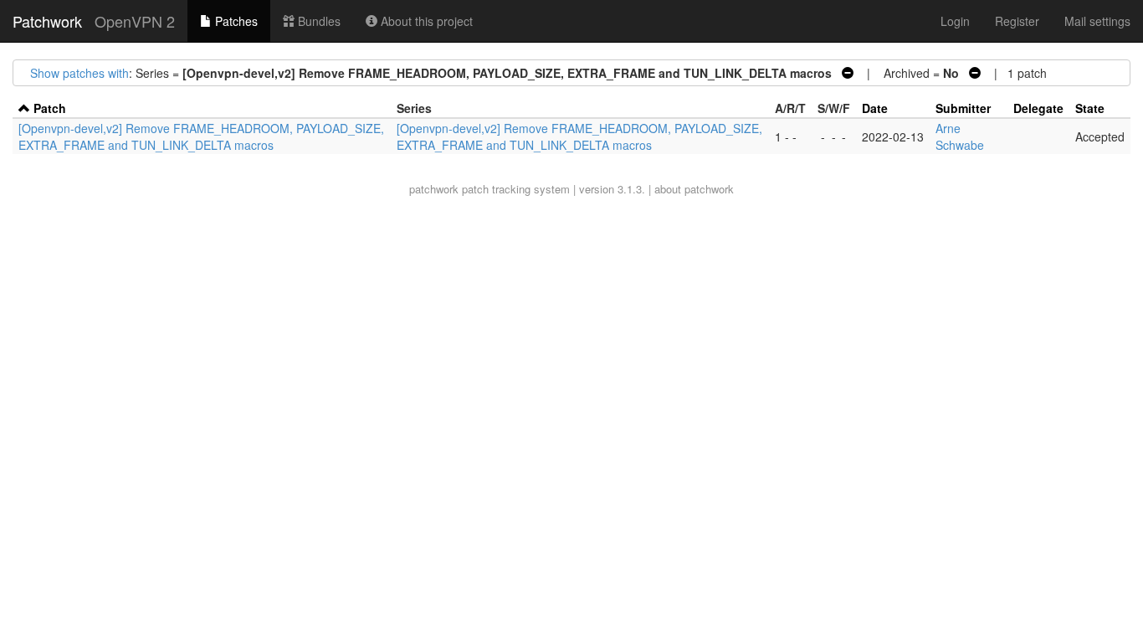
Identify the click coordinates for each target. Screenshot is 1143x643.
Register (1017, 21)
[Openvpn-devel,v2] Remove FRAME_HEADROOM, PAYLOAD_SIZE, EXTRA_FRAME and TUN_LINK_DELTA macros (201, 136)
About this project (425, 21)
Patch (49, 108)
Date (875, 108)
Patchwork (47, 21)
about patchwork (694, 189)
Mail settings (1097, 21)
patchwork (434, 189)
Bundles (318, 21)
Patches (235, 21)
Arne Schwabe (959, 136)
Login (955, 21)
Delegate (1038, 108)
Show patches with (79, 72)
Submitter (963, 108)
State (1090, 108)
